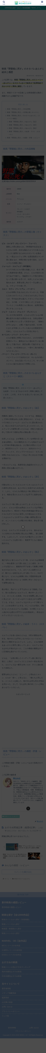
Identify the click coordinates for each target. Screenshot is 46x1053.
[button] (41, 578)
